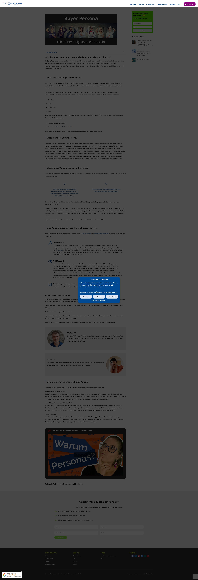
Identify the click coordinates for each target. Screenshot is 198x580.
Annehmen (85, 297)
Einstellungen (112, 297)
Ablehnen (99, 297)
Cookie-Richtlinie (95, 300)
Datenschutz (102, 300)
